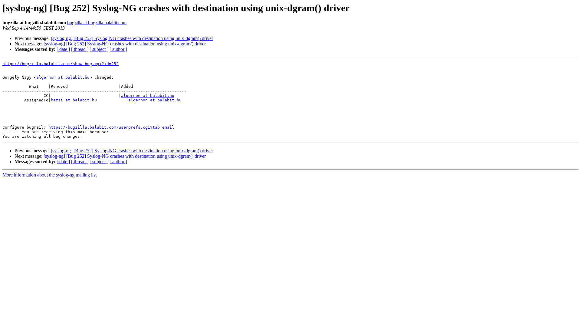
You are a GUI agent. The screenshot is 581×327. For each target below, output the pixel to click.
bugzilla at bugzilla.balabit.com (96, 22)
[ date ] (63, 49)
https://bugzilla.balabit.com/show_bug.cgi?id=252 (60, 63)
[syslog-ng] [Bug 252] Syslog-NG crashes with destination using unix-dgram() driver (132, 38)
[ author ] (118, 49)
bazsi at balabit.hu (74, 100)
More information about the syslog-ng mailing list (49, 174)
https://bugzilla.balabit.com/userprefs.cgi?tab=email (111, 127)
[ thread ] (79, 49)
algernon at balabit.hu (63, 77)
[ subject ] (99, 49)
